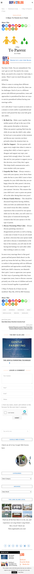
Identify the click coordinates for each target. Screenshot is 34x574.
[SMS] (25, 25)
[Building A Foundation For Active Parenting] (4, 564)
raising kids (25, 312)
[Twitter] (6, 25)
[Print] (9, 28)
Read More (20, 572)
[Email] (12, 28)
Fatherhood (21, 560)
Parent (28, 309)
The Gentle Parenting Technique (17, 360)
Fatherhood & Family (13, 8)
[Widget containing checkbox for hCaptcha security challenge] (15, 412)
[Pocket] (29, 25)
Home (3, 8)
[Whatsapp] (22, 25)
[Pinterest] (9, 25)
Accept (14, 572)
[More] (16, 28)
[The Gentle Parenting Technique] (17, 348)
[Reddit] (16, 25)
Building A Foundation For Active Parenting (13, 564)
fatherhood (12, 309)
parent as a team (7, 312)
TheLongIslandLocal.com (16, 529)
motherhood (21, 309)
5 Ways (4, 309)
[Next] (29, 460)
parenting (16, 312)
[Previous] (3, 460)
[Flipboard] (19, 25)
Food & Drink (24, 562)
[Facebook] (3, 25)
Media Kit (25, 564)
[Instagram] (12, 25)
